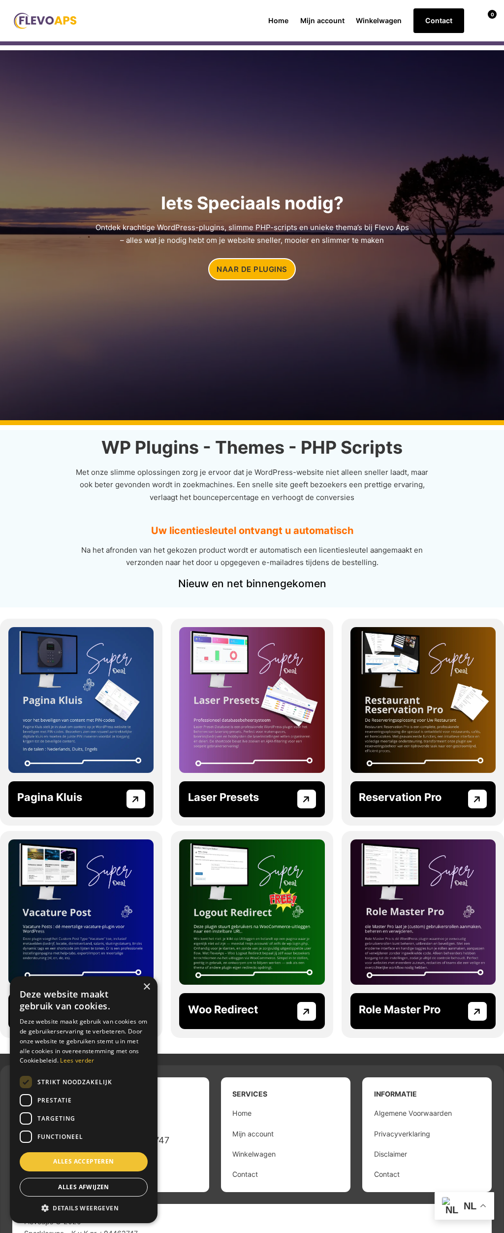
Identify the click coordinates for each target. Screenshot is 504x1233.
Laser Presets (223, 797)
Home (278, 20)
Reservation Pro (400, 797)
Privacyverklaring (402, 1134)
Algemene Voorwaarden (413, 1113)
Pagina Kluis (49, 797)
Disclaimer (390, 1154)
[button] (84, 1208)
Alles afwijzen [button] (83, 1187)
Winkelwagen (379, 20)
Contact (438, 20)
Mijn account (322, 20)
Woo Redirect (223, 1009)
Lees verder (77, 1060)
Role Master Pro (400, 1009)
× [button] (146, 987)
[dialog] (84, 1099)
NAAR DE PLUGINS (252, 269)
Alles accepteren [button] (83, 1161)
